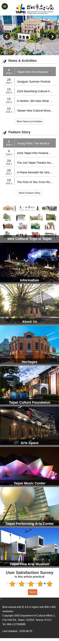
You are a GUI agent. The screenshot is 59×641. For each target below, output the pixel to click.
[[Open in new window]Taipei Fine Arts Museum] (29, 35)
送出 (25, 592)
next (52, 36)
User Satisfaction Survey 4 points (40, 584)
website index (5, 6)
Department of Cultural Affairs (34, 9)
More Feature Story (29, 193)
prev (7, 36)
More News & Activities (29, 121)
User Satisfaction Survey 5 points (49, 584)
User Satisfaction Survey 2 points (22, 584)
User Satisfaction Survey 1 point (12, 584)
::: (1, 599)
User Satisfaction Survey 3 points (31, 584)
